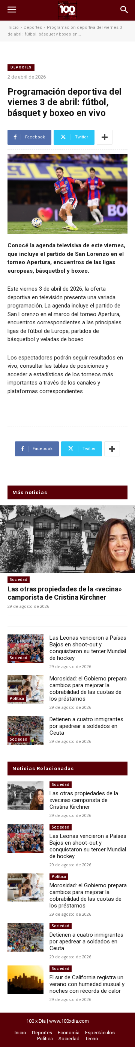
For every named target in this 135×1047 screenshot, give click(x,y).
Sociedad (18, 579)
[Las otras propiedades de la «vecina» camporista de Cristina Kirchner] (67, 539)
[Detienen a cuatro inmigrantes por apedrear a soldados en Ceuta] (26, 730)
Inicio (13, 27)
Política (17, 698)
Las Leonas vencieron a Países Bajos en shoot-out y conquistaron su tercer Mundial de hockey (88, 647)
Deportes (33, 27)
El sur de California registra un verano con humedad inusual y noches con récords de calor (87, 984)
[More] (104, 137)
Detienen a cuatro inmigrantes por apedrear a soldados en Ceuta (86, 726)
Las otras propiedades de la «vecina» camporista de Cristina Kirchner (65, 593)
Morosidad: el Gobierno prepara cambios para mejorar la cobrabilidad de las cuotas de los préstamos (88, 688)
